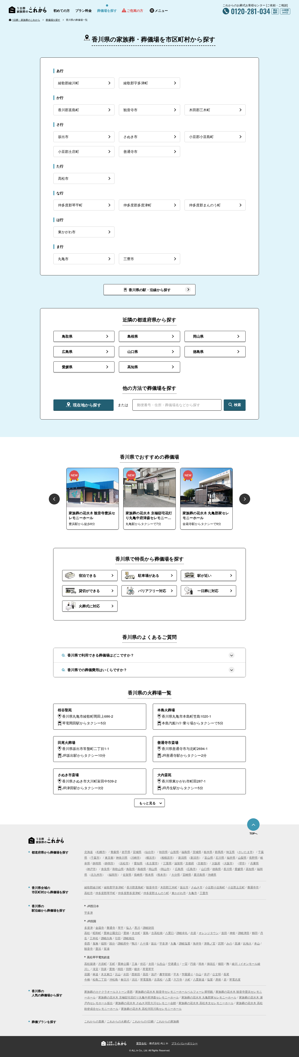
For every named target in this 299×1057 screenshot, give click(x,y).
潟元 (134, 979)
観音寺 (88, 948)
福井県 (231, 857)
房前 (218, 979)
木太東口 (106, 974)
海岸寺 (197, 943)
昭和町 (97, 933)
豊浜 (98, 948)
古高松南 (157, 933)
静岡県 (97, 863)
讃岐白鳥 (106, 938)
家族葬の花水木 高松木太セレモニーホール (206, 1003)
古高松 (158, 979)
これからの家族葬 (167, 1021)
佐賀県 (127, 874)
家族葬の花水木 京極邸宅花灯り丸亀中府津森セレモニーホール (138, 997)
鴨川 (134, 943)
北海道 (88, 852)
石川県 (220, 857)
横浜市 (150, 857)
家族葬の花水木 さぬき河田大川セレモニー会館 (145, 1003)
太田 (151, 964)
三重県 (167, 863)
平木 (176, 974)
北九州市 (96, 874)
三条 (134, 964)
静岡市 (109, 863)
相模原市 (167, 857)
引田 (118, 938)
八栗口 (169, 933)
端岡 (104, 943)
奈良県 (105, 869)
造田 (224, 933)
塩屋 (210, 979)
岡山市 (165, 869)
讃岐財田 (148, 928)
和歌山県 (118, 869)
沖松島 (113, 979)
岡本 (201, 964)
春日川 (125, 979)
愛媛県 (239, 869)
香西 (87, 943)
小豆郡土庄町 (236, 887)
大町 (187, 979)
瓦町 (112, 964)
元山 (118, 974)
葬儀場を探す (53, 19)
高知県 (250, 869)
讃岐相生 (129, 938)
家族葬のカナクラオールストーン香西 (108, 992)
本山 (257, 943)
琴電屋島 (145, 979)
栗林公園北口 (112, 933)
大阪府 (216, 863)
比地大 (247, 943)
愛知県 (138, 863)
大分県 (175, 874)
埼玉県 (230, 852)
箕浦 (106, 948)
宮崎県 (187, 874)
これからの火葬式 (118, 1021)
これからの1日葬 (143, 1021)
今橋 (87, 979)
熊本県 (149, 874)
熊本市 (161, 874)
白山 (198, 974)
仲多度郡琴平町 (105, 893)
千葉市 (95, 857)
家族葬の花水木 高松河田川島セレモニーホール (151, 1009)
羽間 (129, 969)
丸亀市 (192, 893)
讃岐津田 (243, 933)
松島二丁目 (100, 979)
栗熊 (112, 969)
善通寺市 (253, 887)
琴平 (120, 928)
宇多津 (88, 912)
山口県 (205, 869)
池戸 (154, 974)
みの (229, 943)
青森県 (115, 852)
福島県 (185, 852)
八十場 (144, 943)
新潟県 (182, 857)
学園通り (187, 974)
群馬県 (219, 852)
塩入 (129, 928)
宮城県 (137, 852)
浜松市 (124, 863)
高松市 (88, 893)
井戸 (207, 974)
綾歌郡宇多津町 (114, 887)
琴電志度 (235, 979)
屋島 (146, 933)
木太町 (136, 933)
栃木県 (208, 852)
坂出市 (184, 887)
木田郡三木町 (168, 887)
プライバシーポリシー (184, 1043)
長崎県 (138, 874)
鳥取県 (130, 869)
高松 (87, 933)
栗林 (126, 933)
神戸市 (91, 869)
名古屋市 (152, 863)
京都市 (202, 863)
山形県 (174, 852)
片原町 (102, 964)
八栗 (168, 979)
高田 (145, 974)
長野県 (253, 857)
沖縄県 (212, 874)
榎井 (137, 969)
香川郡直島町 (135, 887)
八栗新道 (198, 979)
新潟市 (194, 857)
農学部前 (165, 974)
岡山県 (153, 869)
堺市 (242, 863)
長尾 (226, 974)
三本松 (94, 938)
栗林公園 (123, 964)
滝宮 (95, 969)
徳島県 (216, 869)
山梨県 (242, 857)
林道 (95, 974)
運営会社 (141, 1043)
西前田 (136, 974)
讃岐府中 (123, 943)
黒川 (137, 928)
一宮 (185, 964)
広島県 (179, 869)
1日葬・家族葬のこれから (26, 19)
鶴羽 (255, 933)
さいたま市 (245, 852)
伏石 (143, 964)
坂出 (154, 943)
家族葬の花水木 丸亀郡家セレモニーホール (208, 997)
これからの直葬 (94, 1021)
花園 (87, 974)
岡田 (120, 969)
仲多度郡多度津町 (129, 893)
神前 (232, 933)
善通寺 (111, 928)
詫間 (221, 943)
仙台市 (149, 852)
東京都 (109, 857)
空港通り (173, 964)
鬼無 (95, 943)
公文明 (216, 974)
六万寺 (178, 979)
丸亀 (173, 943)
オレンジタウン (209, 933)
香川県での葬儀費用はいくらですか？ (97, 669)
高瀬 (237, 943)
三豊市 (204, 893)
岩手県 (126, 852)
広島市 (191, 869)
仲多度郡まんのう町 (156, 893)
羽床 (104, 969)
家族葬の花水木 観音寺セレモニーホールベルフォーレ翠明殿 (174, 992)
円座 (193, 964)
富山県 (208, 857)
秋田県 (163, 852)
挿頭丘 (211, 964)
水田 (126, 974)
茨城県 (197, 852)
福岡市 (113, 874)
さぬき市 (196, 887)
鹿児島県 (199, 874)
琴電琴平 (148, 969)
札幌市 (101, 852)
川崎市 (135, 857)
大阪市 (228, 863)
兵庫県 (254, 863)
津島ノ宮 (209, 943)
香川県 (227, 869)
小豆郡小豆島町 (215, 887)
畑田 (221, 964)
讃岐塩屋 (184, 943)
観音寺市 (152, 887)
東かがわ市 (179, 893)
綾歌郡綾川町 (92, 887)
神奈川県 (121, 857)
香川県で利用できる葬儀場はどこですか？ (100, 655)
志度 (193, 933)
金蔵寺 (99, 928)
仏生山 (161, 964)
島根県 (141, 869)
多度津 (88, 928)
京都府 (189, 863)
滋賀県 (178, 863)
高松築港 (90, 964)
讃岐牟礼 (182, 933)
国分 (112, 943)
